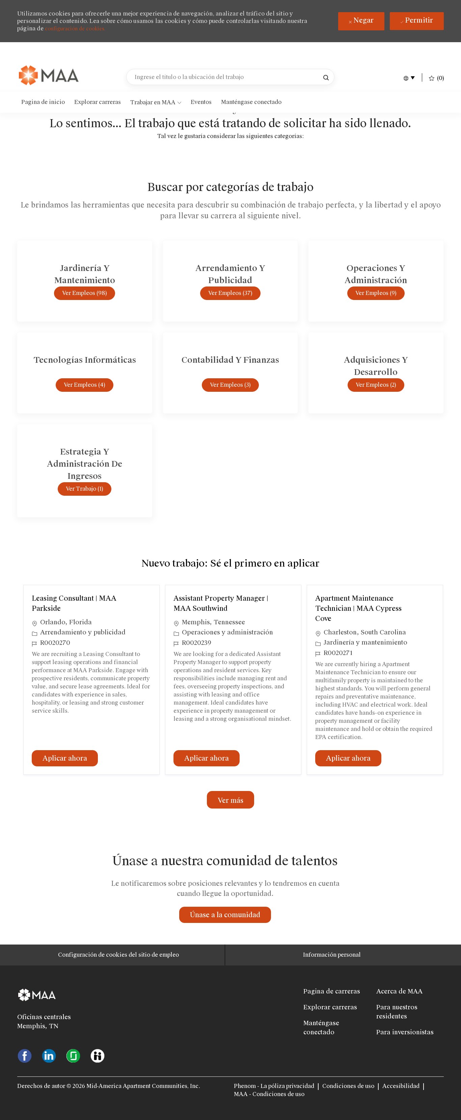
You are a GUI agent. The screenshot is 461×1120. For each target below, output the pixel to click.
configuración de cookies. (75, 29)
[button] (326, 77)
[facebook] (24, 1055)
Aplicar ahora (70, 758)
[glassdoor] (73, 1055)
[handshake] (97, 1055)
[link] (49, 76)
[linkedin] (49, 1055)
